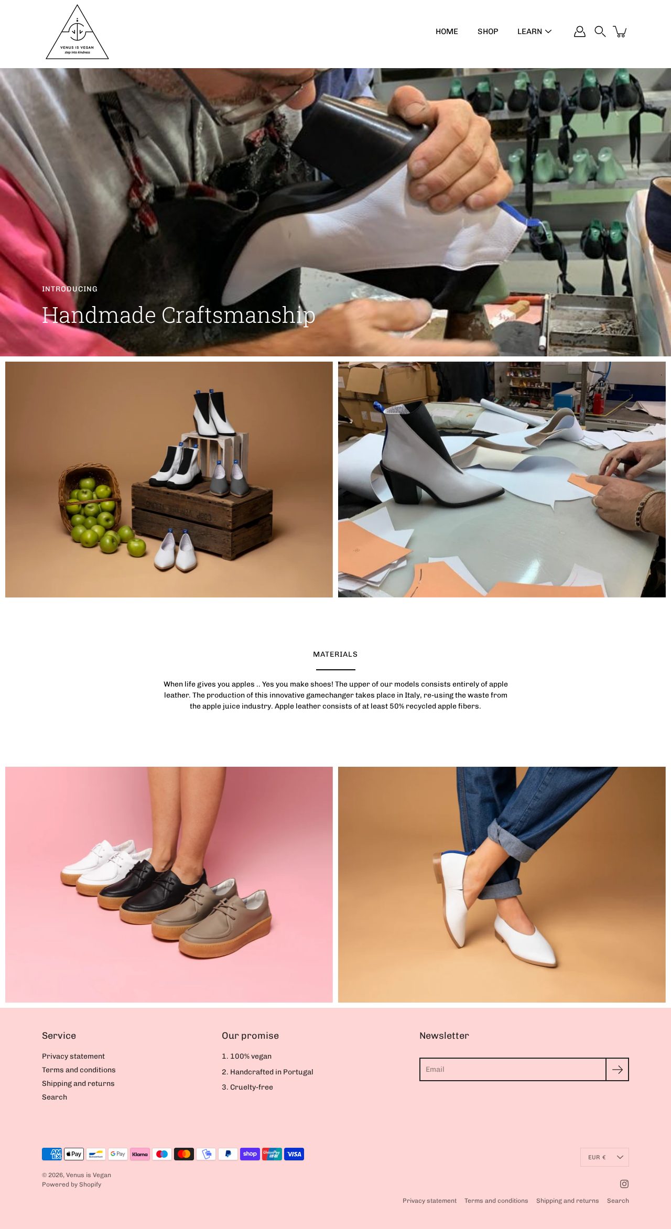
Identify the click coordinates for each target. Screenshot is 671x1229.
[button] (600, 31)
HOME (447, 31)
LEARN (529, 31)
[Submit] (617, 1069)
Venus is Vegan (88, 1175)
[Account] (579, 31)
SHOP (488, 31)
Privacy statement (73, 1056)
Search (54, 1097)
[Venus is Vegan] (77, 31)
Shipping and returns (78, 1083)
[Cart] (620, 31)
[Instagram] (624, 1184)
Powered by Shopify (71, 1184)
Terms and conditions (79, 1069)
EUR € (596, 1157)
